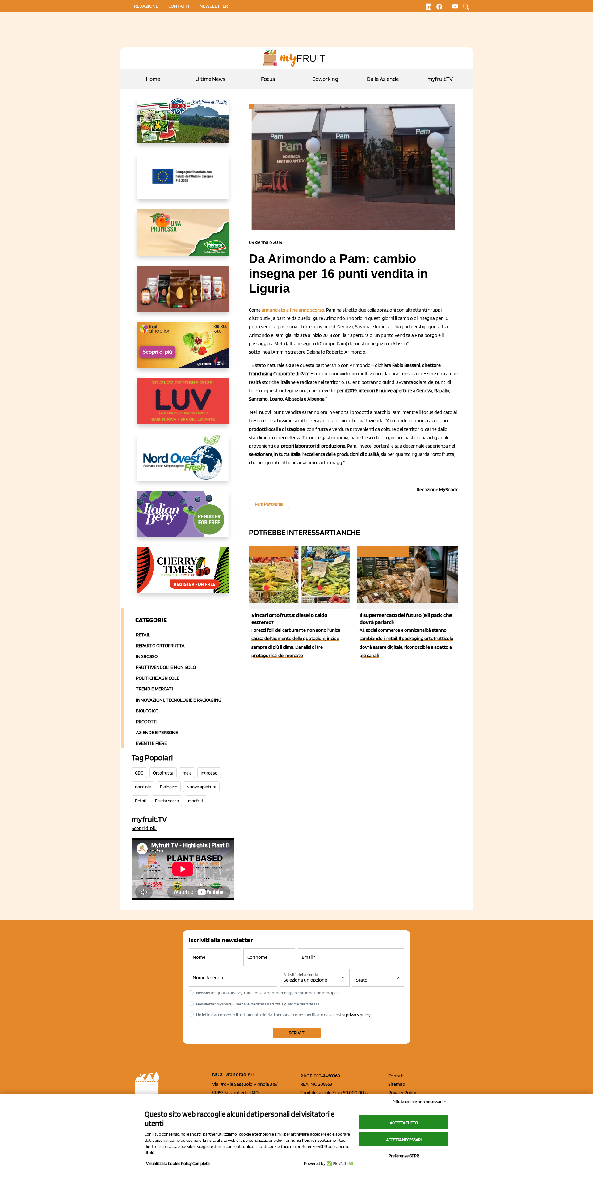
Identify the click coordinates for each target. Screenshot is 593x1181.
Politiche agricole (157, 678)
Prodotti (147, 721)
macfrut (196, 801)
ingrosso (209, 773)
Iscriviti (297, 1033)
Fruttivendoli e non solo (166, 667)
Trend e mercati (154, 689)
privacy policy (358, 1014)
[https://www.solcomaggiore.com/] (183, 181)
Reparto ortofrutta (160, 645)
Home (153, 79)
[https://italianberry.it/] (183, 519)
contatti (178, 6)
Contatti (396, 1076)
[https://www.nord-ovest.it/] (183, 462)
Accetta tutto (404, 1122)
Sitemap (396, 1084)
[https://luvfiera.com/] (183, 406)
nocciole (143, 787)
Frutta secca (167, 801)
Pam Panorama (269, 504)
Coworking (325, 79)
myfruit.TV (440, 79)
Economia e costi (271, 552)
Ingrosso (147, 656)
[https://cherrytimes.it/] (183, 575)
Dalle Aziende (383, 79)
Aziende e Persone (157, 732)
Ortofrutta (163, 773)
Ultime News (210, 79)
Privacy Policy (402, 1092)
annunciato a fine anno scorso (293, 310)
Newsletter (214, 6)
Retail (143, 635)
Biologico (147, 711)
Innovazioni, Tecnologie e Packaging (178, 700)
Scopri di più (144, 828)
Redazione (146, 6)
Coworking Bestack (383, 552)
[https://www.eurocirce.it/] (183, 125)
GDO (139, 773)
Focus (268, 79)
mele (187, 773)
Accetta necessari (404, 1139)
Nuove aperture (201, 787)
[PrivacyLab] (339, 1163)
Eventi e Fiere (151, 743)
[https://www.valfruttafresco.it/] (183, 237)
